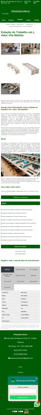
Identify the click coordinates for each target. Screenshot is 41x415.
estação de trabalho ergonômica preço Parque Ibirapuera (17, 220)
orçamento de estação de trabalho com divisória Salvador (17, 230)
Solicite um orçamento (21, 197)
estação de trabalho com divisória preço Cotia (14, 240)
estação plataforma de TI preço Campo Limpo (14, 216)
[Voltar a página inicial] (20, 11)
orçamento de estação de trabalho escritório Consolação (17, 209)
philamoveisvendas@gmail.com (21, 358)
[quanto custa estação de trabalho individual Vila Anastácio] (10, 68)
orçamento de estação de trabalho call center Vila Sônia (17, 226)
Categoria (20, 19)
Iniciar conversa (23, 397)
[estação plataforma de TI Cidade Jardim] (30, 68)
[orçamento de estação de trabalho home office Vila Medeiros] (10, 48)
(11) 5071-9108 (27, 2)
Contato (28, 20)
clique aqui (20, 191)
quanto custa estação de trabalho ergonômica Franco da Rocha (19, 223)
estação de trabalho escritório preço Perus (13, 233)
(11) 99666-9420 (36, 2)
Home (3, 20)
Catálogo (36, 20)
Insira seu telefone (23, 387)
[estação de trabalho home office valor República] (30, 48)
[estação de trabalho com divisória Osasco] (10, 88)
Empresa (11, 20)
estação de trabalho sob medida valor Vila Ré (14, 213)
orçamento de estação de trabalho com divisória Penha (17, 236)
